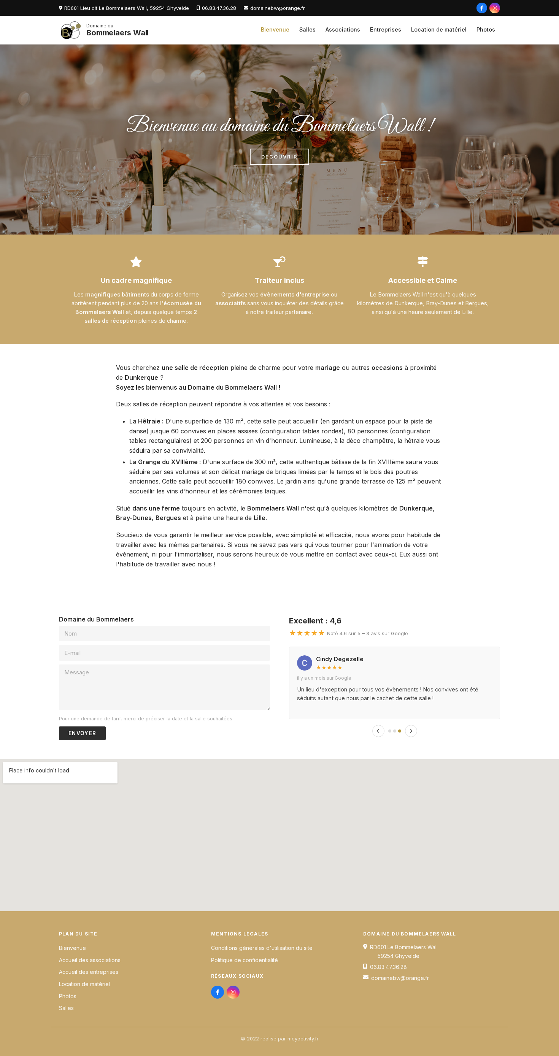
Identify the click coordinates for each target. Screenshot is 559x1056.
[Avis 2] (394, 731)
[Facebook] (481, 8)
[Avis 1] (389, 731)
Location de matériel (439, 29)
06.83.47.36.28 (219, 8)
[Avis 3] (399, 731)
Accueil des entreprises (88, 972)
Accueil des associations (90, 960)
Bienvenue (275, 29)
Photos (485, 29)
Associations (343, 29)
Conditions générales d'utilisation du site (262, 948)
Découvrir (279, 157)
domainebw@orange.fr (277, 8)
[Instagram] (494, 8)
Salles (307, 29)
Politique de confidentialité (244, 960)
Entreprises (385, 29)
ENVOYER (82, 733)
